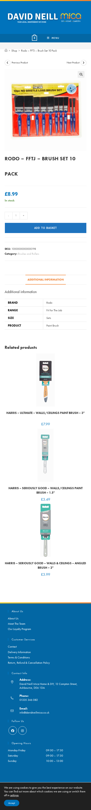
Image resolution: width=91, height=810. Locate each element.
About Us (13, 618)
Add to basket (45, 227)
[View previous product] (8, 63)
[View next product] (84, 63)
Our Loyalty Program (19, 629)
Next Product (73, 62)
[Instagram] (22, 730)
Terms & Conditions (19, 657)
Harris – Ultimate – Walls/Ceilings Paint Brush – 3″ (45, 413)
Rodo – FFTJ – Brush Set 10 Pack (39, 50)
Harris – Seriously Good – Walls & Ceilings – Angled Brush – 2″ (45, 565)
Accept (11, 803)
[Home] (6, 50)
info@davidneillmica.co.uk (34, 712)
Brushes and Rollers (28, 254)
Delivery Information (19, 652)
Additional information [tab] (46, 279)
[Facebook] (12, 730)
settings (14, 795)
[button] (81, 74)
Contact (12, 646)
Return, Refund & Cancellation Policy (29, 663)
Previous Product (20, 62)
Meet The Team (16, 624)
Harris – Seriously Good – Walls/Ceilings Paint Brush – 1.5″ (45, 490)
